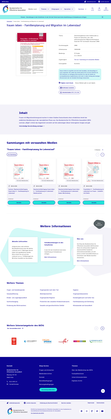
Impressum (91, 402)
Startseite (9, 21)
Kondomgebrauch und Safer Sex (83, 297)
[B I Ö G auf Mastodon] (97, 411)
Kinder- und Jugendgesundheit (17, 297)
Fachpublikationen (78, 373)
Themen (43, 9)
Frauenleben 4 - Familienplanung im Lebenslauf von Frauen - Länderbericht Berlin (93, 191)
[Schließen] (102, 17)
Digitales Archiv (77, 380)
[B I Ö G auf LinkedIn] (81, 411)
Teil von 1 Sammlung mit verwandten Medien (86, 59)
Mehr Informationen (50, 257)
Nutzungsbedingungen (46, 384)
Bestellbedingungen (45, 380)
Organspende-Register (47, 297)
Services (81, 9)
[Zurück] (96, 328)
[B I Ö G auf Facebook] (92, 411)
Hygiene (75, 290)
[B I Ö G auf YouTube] (102, 411)
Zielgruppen (55, 9)
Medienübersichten (45, 373)
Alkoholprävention (46, 294)
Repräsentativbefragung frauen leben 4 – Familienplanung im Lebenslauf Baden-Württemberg (68, 191)
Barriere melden (66, 403)
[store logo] (14, 9)
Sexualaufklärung (12, 294)
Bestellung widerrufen (48, 389)
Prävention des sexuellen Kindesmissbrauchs (54, 301)
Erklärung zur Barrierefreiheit (49, 403)
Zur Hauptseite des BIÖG (37, 413)
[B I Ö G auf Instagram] (87, 411)
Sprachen (67, 9)
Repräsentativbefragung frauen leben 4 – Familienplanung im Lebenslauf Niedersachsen (43, 191)
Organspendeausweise (80, 294)
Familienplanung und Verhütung (83, 301)
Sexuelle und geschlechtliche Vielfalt (52, 305)
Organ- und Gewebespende (16, 290)
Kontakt (41, 377)
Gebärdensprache (91, 1)
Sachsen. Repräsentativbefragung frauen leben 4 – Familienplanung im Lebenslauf (18, 191)
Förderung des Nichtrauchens (16, 305)
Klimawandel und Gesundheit (82, 305)
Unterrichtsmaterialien (79, 377)
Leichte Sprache (105, 1)
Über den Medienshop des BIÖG (82, 370)
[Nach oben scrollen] (103, 391)
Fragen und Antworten (46, 370)
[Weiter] (102, 154)
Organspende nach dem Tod (49, 290)
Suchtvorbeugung (12, 301)
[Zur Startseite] (17, 411)
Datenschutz (100, 402)
